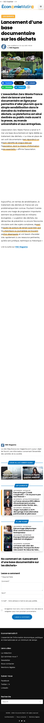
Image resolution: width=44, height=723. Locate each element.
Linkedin (4, 688)
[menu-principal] (41, 6)
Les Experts (8, 16)
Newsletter (5, 660)
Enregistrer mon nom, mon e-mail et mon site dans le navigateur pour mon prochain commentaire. (24, 610)
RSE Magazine (21, 247)
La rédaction (6, 653)
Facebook (5, 681)
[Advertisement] (22, 176)
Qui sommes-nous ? (9, 657)
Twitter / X (5, 684)
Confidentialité (9, 717)
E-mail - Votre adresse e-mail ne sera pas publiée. (19, 601)
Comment (5, 581)
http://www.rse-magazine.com (19, 449)
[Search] (40, 702)
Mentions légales (8, 667)
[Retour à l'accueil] (17, 6)
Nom (3, 593)
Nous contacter (7, 664)
